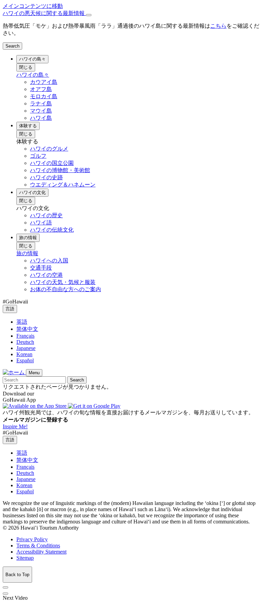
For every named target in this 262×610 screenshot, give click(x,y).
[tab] (131, 13)
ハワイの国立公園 (52, 163)
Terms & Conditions (38, 545)
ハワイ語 (41, 222)
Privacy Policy (32, 539)
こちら (218, 26)
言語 (9, 308)
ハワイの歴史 (46, 215)
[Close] (88, 15)
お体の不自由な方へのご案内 (65, 289)
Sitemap (25, 558)
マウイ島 (41, 111)
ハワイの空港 (46, 275)
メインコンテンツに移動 (33, 6)
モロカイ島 (43, 96)
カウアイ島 (43, 82)
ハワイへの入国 (49, 260)
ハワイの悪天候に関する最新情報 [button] (44, 13)
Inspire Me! (15, 426)
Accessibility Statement (41, 552)
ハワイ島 (41, 118)
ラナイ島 (41, 103)
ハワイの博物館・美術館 (60, 170)
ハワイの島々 (32, 59)
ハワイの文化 (32, 192)
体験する (28, 125)
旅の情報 (28, 237)
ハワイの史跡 (46, 177)
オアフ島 (41, 89)
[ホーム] (14, 372)
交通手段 (41, 268)
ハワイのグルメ (49, 149)
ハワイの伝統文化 (52, 230)
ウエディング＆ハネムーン (63, 184)
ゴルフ (38, 156)
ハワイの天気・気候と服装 (63, 282)
